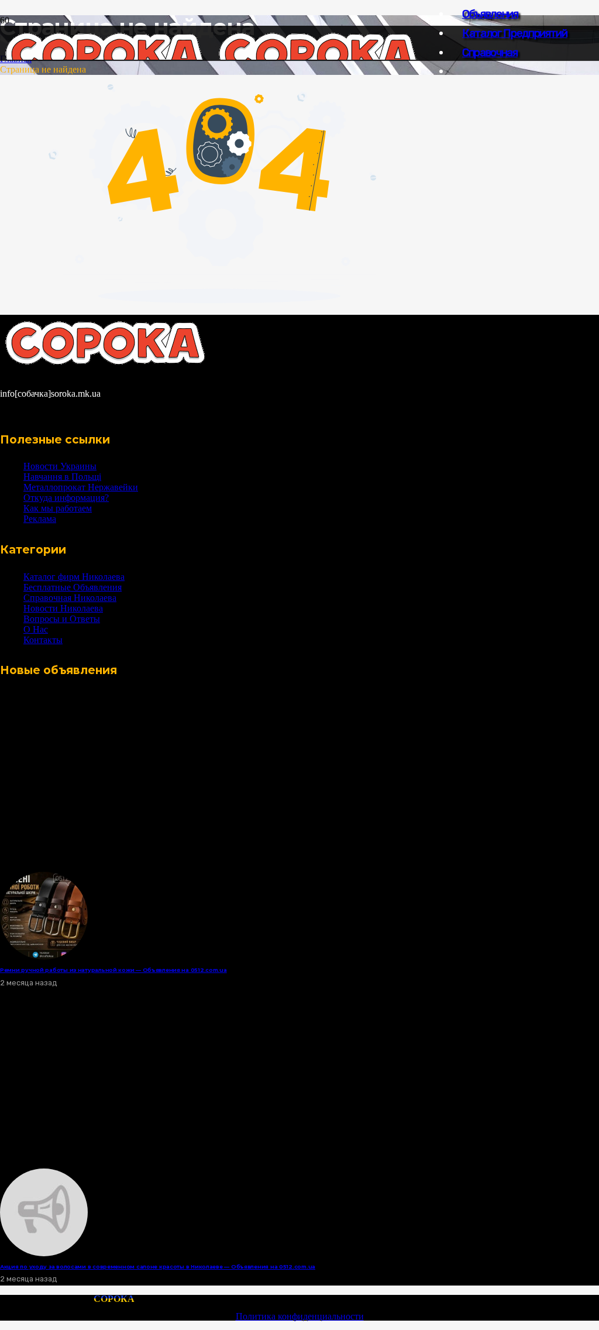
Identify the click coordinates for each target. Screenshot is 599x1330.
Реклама (39, 519)
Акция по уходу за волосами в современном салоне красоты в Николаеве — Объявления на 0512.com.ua (157, 1266)
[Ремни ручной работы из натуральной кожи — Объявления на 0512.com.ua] (44, 956)
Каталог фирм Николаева (74, 577)
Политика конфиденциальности (300, 1316)
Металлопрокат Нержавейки (80, 487)
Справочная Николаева (69, 598)
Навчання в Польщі (62, 477)
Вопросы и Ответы (61, 619)
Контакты (43, 640)
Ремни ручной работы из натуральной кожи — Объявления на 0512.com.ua (113, 970)
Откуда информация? (66, 498)
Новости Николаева (63, 608)
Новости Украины (60, 466)
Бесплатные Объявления (72, 587)
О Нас (35, 629)
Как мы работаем (57, 508)
